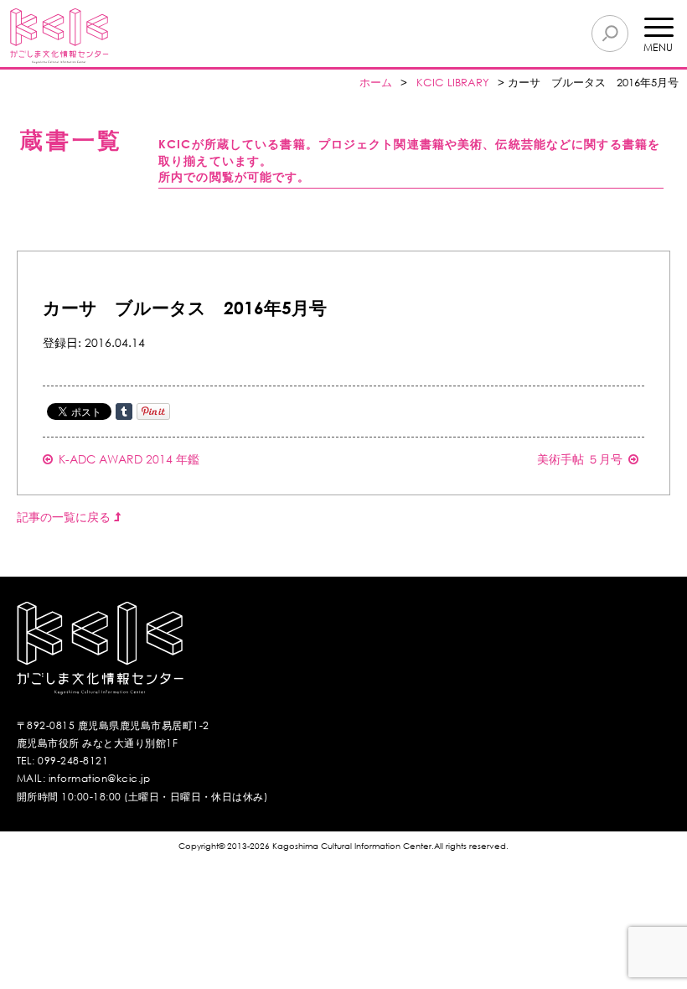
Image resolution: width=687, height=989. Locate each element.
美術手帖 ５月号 (579, 459)
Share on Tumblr (124, 411)
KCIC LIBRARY (452, 82)
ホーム (375, 82)
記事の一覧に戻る (65, 517)
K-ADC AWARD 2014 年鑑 (129, 459)
